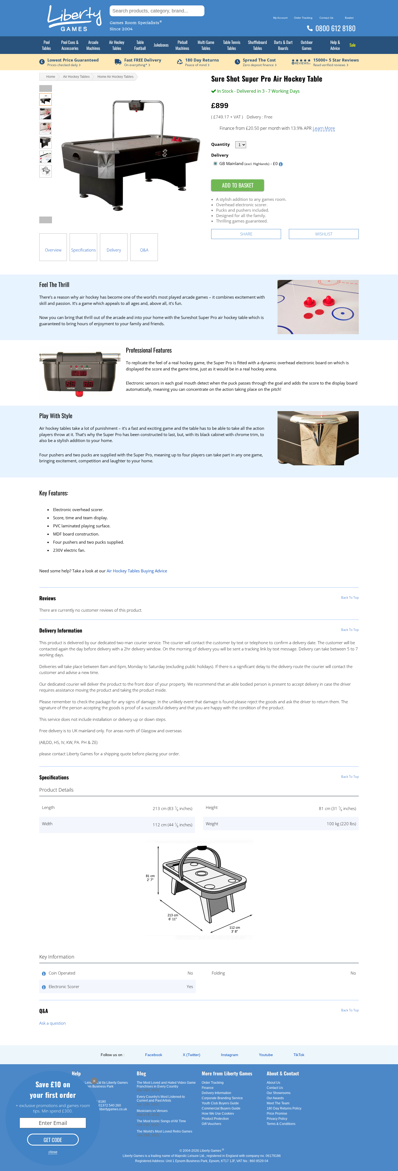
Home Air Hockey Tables (115, 77)
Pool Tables (46, 45)
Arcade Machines (93, 45)
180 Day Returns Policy (284, 1108)
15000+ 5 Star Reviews (336, 60)
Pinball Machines (182, 45)
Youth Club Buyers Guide (220, 1103)
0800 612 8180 (335, 28)
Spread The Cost (259, 60)
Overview (53, 250)
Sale (352, 45)
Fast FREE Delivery (142, 60)
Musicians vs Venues (152, 1111)
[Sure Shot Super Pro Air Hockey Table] (45, 104)
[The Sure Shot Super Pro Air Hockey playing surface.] (45, 161)
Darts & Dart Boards (283, 45)
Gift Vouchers (211, 1124)
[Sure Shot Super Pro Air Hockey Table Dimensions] (45, 176)
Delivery (114, 250)
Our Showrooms (279, 1093)
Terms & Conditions (281, 1124)
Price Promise (277, 1113)
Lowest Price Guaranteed (73, 60)
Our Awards (275, 1098)
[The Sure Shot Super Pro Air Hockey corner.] (45, 147)
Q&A (144, 250)
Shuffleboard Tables (257, 45)
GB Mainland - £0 (248, 163)
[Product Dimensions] (199, 942)
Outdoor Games (307, 45)
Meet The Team (278, 1103)
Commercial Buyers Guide (221, 1108)
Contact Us (275, 1088)
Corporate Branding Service (222, 1098)
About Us (273, 1083)
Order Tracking (213, 1083)
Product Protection (215, 1119)
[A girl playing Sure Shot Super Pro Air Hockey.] (45, 118)
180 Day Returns (202, 60)
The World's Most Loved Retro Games (164, 1131)
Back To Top (350, 597)
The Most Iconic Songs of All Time (161, 1121)
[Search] (212, 11)
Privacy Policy (277, 1119)
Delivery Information (216, 1093)
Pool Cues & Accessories (70, 45)
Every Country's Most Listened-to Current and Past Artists (161, 1098)
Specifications (83, 250)
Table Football (140, 45)
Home (50, 77)
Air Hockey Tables (116, 45)
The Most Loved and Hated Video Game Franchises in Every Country (166, 1084)
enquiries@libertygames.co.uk (104, 1109)
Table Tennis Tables (231, 45)
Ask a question (52, 1023)
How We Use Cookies (218, 1113)
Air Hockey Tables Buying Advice (137, 570)
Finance (208, 1088)
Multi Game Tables (206, 45)
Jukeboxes (161, 45)
